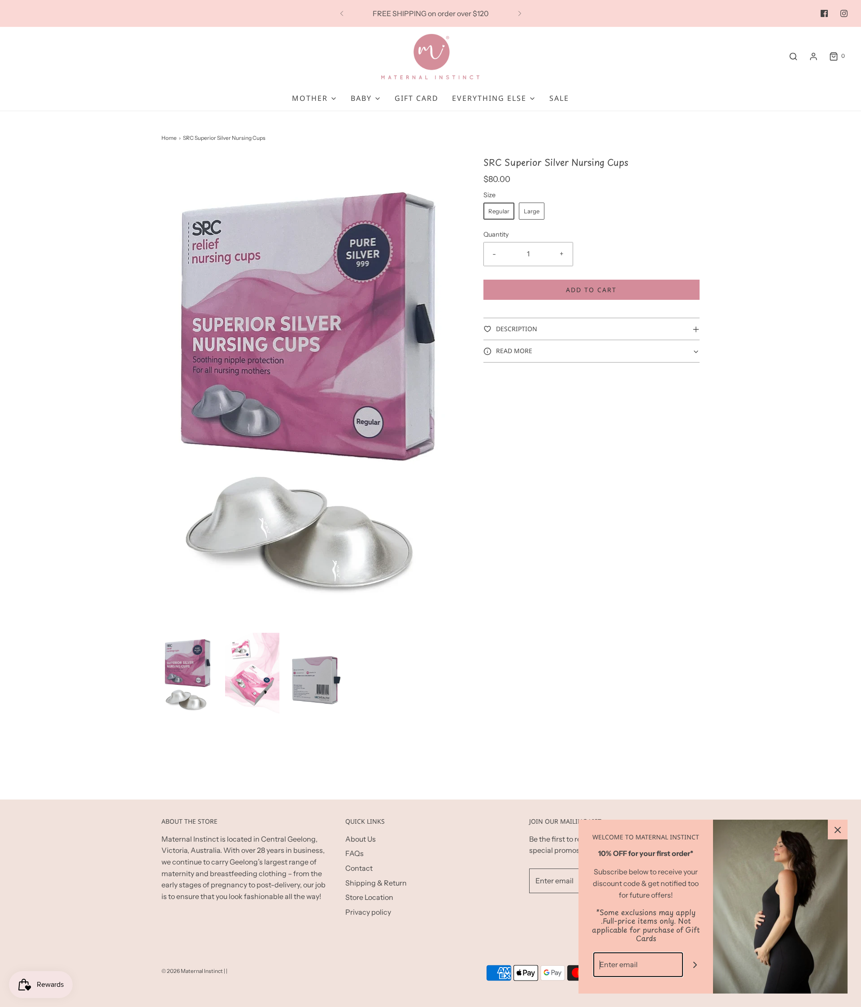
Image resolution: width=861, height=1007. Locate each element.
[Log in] (813, 56)
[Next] (520, 13)
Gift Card (417, 98)
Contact (359, 868)
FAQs (354, 853)
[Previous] (342, 13)
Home (169, 137)
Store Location (369, 897)
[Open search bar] (793, 56)
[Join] (695, 964)
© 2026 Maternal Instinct (192, 971)
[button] (188, 673)
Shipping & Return (376, 882)
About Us (360, 838)
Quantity (496, 234)
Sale (559, 98)
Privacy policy (368, 912)
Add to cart (591, 289)
